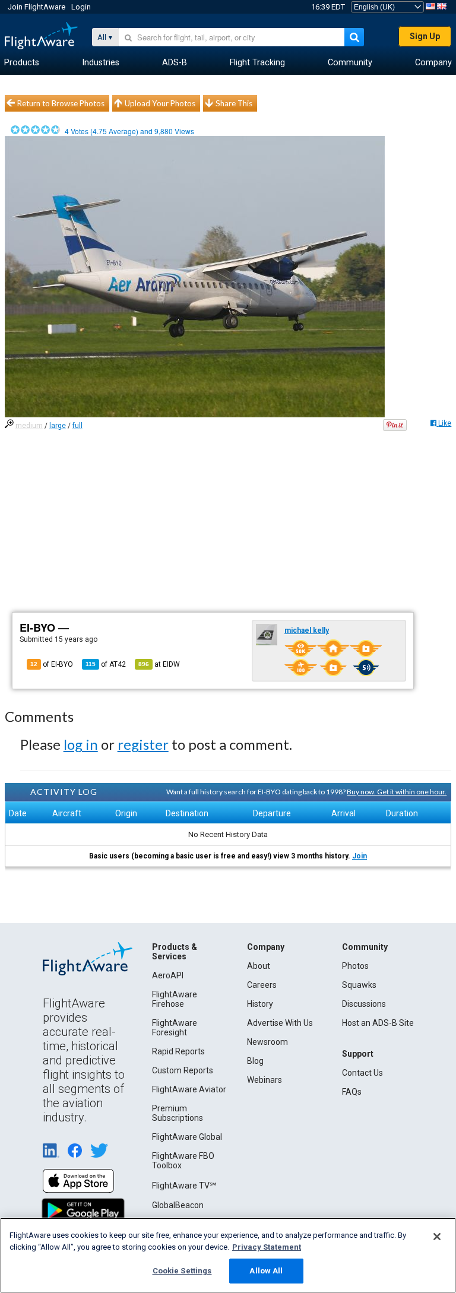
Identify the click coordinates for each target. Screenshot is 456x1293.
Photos (355, 966)
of (106, 664)
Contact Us (362, 1073)
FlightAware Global (187, 1137)
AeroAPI (167, 975)
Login (81, 6)
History (260, 1004)
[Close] (437, 1237)
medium (29, 426)
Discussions (364, 1004)
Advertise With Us (280, 1023)
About (258, 966)
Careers (262, 985)
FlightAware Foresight (174, 1027)
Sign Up (425, 36)
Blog (255, 1061)
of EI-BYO (51, 664)
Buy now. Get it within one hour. (396, 791)
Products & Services (174, 951)
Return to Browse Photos (60, 103)
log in (81, 744)
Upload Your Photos (160, 103)
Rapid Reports (178, 1051)
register (143, 744)
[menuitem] (22, 63)
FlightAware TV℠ (184, 1185)
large (57, 426)
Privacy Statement (266, 1247)
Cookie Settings (182, 1270)
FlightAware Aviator (189, 1089)
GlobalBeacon (178, 1205)
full (77, 426)
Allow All (266, 1270)
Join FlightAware (36, 6)
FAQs (352, 1091)
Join (359, 856)
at (159, 664)
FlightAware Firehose (174, 999)
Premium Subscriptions (177, 1113)
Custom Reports (182, 1070)
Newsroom (267, 1042)
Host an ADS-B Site (378, 1023)
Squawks (359, 985)
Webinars (264, 1080)
